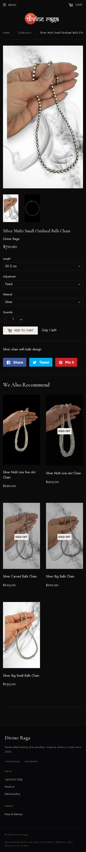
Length (7, 259)
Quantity (8, 312)
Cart (79, 5)
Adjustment (9, 276)
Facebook (31, 761)
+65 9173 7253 (13, 780)
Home (6, 33)
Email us (9, 787)
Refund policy (12, 794)
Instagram (12, 761)
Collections (24, 33)
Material (7, 294)
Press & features (13, 814)
